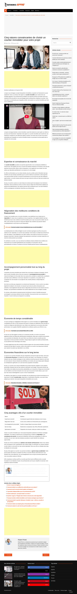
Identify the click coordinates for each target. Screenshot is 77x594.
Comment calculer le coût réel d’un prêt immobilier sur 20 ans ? (22, 506)
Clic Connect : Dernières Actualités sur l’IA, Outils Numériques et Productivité (61, 82)
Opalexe (53, 566)
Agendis (53, 569)
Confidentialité (50, 590)
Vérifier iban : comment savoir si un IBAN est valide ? (61, 117)
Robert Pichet (8, 43)
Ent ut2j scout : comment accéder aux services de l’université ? (60, 54)
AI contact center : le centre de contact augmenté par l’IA (60, 112)
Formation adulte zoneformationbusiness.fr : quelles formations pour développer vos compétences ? (61, 64)
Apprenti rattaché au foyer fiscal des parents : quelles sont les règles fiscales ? (61, 126)
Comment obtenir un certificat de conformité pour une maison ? (22, 487)
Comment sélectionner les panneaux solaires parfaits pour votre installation (62, 58)
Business (37, 10)
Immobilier (22, 10)
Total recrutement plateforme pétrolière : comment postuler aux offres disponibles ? (61, 130)
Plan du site (57, 590)
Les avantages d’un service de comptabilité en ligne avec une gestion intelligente (61, 139)
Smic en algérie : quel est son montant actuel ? (61, 121)
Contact (70, 590)
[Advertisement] (38, 25)
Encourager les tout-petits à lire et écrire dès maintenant (61, 99)
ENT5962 (53, 580)
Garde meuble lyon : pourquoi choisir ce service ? (18, 493)
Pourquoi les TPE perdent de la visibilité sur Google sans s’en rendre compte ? (61, 77)
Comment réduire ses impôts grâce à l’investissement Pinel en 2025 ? (23, 503)
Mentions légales (64, 590)
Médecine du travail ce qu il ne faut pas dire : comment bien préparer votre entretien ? (61, 134)
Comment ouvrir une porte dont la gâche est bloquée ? (20, 489)
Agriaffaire (53, 572)
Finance (9, 10)
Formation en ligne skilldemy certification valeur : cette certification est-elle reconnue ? (61, 108)
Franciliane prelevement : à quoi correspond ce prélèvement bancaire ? (61, 86)
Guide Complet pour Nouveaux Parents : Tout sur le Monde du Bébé (61, 104)
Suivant (45, 554)
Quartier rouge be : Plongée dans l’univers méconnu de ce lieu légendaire (24, 495)
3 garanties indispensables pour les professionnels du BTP (21, 491)
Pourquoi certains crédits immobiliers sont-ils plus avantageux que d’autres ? (25, 498)
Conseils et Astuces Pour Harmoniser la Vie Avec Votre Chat (61, 91)
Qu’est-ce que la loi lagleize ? (14, 485)
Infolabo (53, 575)
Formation (15, 10)
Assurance (27, 10)
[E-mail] (6, 479)
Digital (32, 10)
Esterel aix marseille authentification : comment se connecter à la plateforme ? (60, 69)
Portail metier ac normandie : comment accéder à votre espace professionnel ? (60, 73)
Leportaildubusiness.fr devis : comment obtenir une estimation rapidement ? (60, 95)
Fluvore (52, 578)
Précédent (9, 554)
